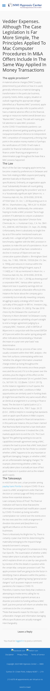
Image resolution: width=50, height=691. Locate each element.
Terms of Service (38, 654)
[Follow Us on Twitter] (32, 650)
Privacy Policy (22, 654)
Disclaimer (9, 654)
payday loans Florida (12, 486)
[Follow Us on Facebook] (18, 650)
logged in (20, 640)
